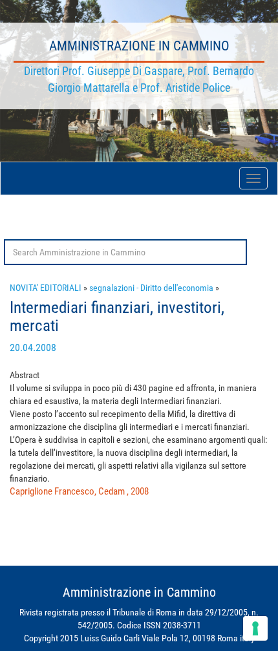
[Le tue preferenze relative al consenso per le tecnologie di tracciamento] (255, 628)
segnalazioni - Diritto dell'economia (151, 288)
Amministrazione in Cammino (139, 46)
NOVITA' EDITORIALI (45, 288)
